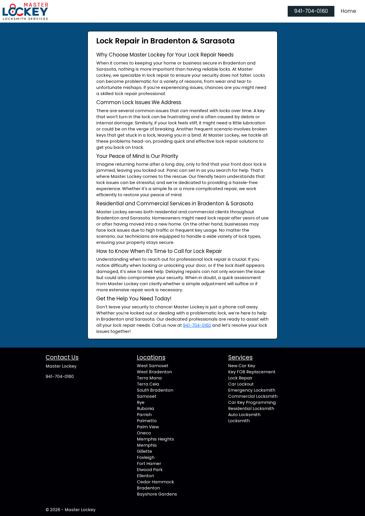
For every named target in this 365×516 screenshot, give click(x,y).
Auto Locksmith (244, 415)
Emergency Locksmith (251, 390)
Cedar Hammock (155, 482)
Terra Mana (149, 378)
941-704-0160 (311, 11)
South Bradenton (155, 390)
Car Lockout (241, 384)
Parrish (144, 415)
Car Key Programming (252, 402)
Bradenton (148, 488)
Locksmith (239, 421)
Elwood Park (150, 470)
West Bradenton (154, 372)
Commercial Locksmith (253, 396)
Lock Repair (240, 378)
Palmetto (147, 421)
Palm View (148, 427)
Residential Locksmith (251, 408)
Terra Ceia (148, 384)
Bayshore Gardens (157, 494)
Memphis (147, 445)
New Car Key (241, 366)
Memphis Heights (155, 439)
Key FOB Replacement (251, 372)
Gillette (144, 451)
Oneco (144, 433)
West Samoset (152, 366)
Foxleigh (145, 457)
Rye (140, 402)
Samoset (146, 396)
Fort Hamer (149, 463)
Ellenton (145, 476)
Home (348, 11)
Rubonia (145, 408)
